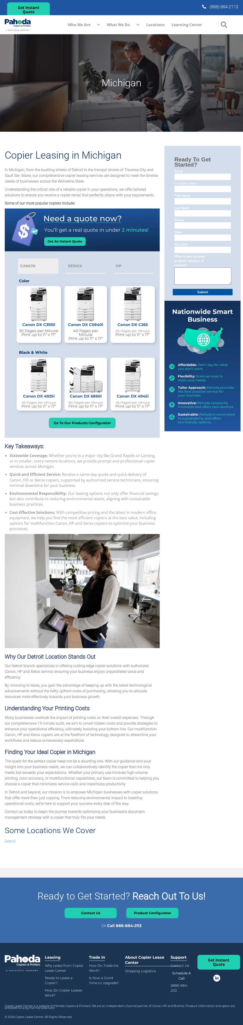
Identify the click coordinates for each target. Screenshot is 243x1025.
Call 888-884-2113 (124, 925)
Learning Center (187, 24)
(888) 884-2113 (224, 6)
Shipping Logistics (140, 971)
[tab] (38, 265)
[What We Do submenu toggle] (138, 24)
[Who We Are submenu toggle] (98, 24)
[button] (28, 9)
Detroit (10, 841)
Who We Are (79, 24)
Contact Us (180, 965)
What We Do (118, 24)
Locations (155, 24)
